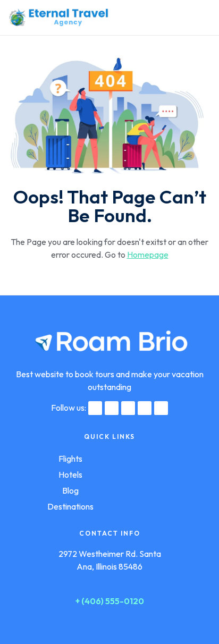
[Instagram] (128, 408)
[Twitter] (112, 408)
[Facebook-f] (95, 408)
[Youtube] (161, 408)
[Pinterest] (144, 408)
